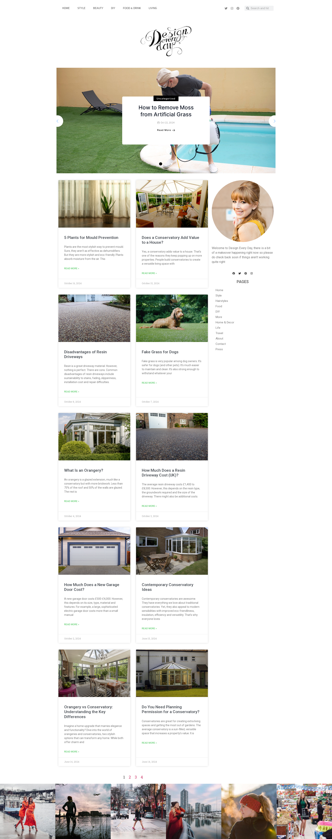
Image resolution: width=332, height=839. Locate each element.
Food (219, 306)
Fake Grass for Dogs (160, 352)
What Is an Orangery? (83, 470)
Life (218, 327)
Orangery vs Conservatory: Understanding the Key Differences (88, 712)
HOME (66, 8)
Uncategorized (166, 98)
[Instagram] (232, 8)
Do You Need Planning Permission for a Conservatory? (170, 709)
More (219, 317)
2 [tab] (166, 164)
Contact (221, 344)
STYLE (81, 8)
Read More (164, 130)
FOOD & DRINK (132, 8)
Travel (219, 333)
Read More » (71, 268)
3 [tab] (172, 164)
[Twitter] (226, 8)
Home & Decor (225, 322)
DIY (113, 8)
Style (219, 295)
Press (219, 349)
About (219, 338)
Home (219, 290)
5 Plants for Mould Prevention (91, 237)
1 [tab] (160, 163)
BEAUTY (98, 8)
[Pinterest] (238, 8)
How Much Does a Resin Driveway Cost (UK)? (163, 472)
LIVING (153, 8)
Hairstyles (222, 301)
